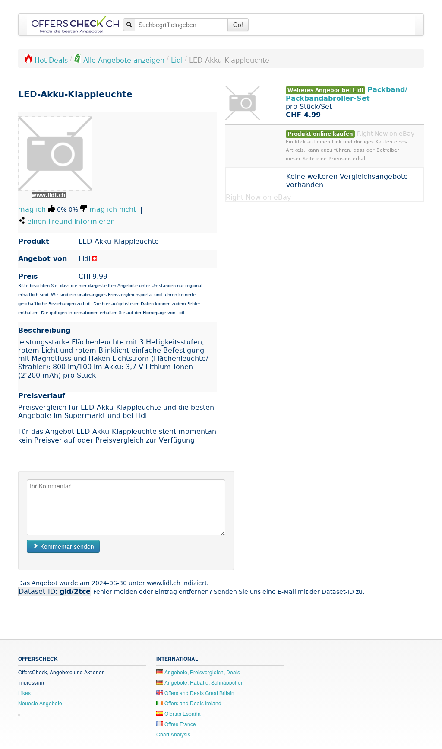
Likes (24, 692)
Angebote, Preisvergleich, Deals (201, 672)
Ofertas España (182, 713)
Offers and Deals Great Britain (198, 692)
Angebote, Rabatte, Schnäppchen (203, 682)
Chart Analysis (173, 734)
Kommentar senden (66, 546)
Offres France (179, 723)
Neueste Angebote (40, 703)
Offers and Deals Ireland (192, 703)
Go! (238, 24)
